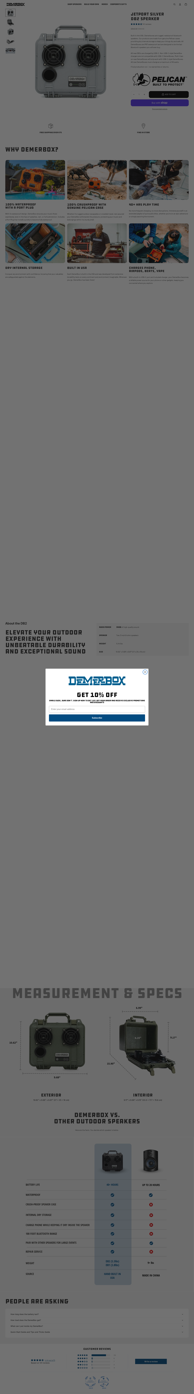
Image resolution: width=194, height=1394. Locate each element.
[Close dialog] (145, 672)
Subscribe (97, 718)
